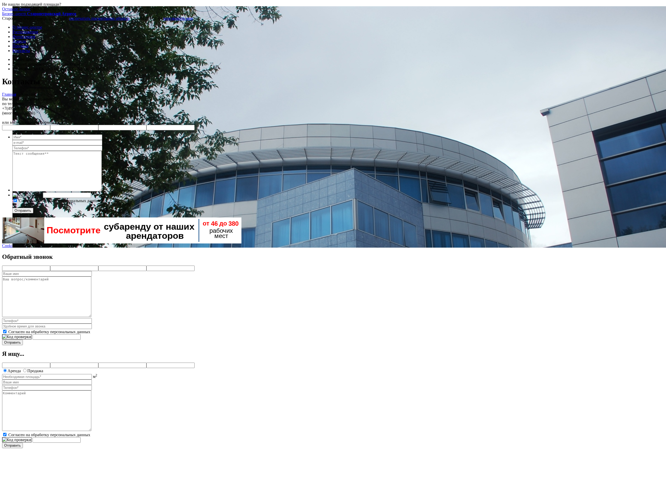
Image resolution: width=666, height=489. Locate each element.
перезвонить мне (178, 18)
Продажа (20, 46)
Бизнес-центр (39, 13)
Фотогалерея (23, 36)
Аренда (19, 41)
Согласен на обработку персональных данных (60, 200)
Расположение (25, 32)
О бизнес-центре (27, 27)
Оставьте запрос (16, 9)
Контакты (21, 50)
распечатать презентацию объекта (99, 18)
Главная (9, 94)
